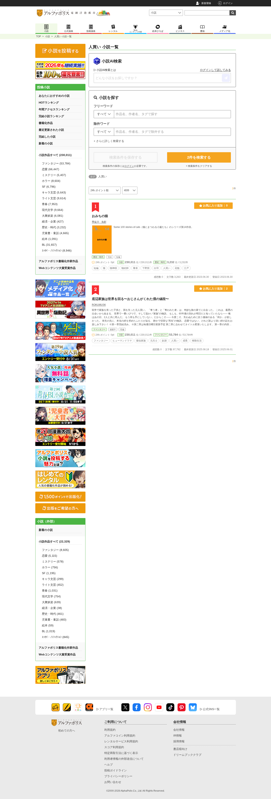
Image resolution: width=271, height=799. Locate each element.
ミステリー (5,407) (54, 175)
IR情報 (177, 735)
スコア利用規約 (114, 747)
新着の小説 (46, 143)
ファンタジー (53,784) (56, 163)
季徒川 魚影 (99, 221)
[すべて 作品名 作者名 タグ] (104, 114)
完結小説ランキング (51, 116)
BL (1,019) (48, 631)
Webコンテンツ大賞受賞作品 (57, 268)
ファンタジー (99, 329)
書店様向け (180, 749)
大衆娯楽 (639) (51, 602)
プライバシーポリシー (118, 776)
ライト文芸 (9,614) (54, 198)
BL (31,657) (49, 244)
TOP (38, 36)
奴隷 (164, 340)
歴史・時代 (98, 257)
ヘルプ (108, 764)
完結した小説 (47, 136)
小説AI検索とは (106, 69)
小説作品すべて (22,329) (54, 541)
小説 (47, 36)
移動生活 (197, 340)
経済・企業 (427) (53, 221)
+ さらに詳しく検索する (109, 141)
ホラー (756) (50, 567)
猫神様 (113, 268)
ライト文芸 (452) (53, 584)
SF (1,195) (49, 573)
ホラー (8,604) (51, 180)
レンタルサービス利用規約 (121, 741)
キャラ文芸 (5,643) (54, 192)
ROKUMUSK (99, 304)
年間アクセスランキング (54, 109)
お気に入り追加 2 (215, 288)
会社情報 (179, 729)
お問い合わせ (112, 782)
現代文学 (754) (51, 596)
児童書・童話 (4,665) (55, 233)
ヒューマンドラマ (122, 340)
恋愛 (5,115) (49, 555)
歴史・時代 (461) (53, 613)
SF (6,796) (49, 186)
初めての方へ (66, 730)
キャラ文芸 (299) (53, 579)
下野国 (145, 268)
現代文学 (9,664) (52, 209)
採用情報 (179, 741)
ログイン (228, 3)
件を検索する (199, 157)
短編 (96, 268)
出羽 (156, 268)
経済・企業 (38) (52, 608)
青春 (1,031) (50, 590)
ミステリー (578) (53, 561)
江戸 (186, 268)
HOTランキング (49, 102)
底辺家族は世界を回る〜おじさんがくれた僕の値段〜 (130, 299)
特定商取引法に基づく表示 (121, 753)
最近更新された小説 (51, 129)
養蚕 (135, 268)
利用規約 (110, 729)
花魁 (177, 268)
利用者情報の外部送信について (124, 758)
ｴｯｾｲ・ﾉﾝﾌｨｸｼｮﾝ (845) (55, 637)
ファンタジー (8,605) (55, 549)
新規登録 (206, 3)
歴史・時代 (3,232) (54, 227)
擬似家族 (141, 340)
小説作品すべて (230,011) (55, 155)
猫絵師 (125, 268)
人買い (166, 268)
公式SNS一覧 (211, 709)
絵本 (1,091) (50, 239)
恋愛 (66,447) (50, 169)
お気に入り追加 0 (215, 205)
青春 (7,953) (50, 204)
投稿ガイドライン (115, 770)
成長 (185, 340)
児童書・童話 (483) (54, 619)
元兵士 (153, 340)
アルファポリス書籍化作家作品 (58, 261)
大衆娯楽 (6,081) (52, 215)
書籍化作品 (46, 123)
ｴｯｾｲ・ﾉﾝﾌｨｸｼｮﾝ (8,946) (57, 250)
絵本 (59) (48, 625)
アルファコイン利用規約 (119, 735)
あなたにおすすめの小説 (54, 95)
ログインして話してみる (215, 69)
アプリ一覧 (106, 709)
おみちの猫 (100, 216)
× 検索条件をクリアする (199, 166)
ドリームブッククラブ (187, 754)
